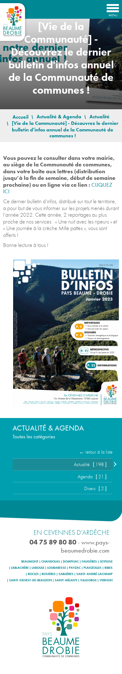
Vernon (106, 580)
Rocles (33, 574)
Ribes (108, 567)
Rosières (49, 574)
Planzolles (93, 567)
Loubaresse (56, 567)
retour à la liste (99, 452)
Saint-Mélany (66, 580)
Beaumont (29, 561)
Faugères (89, 561)
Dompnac (71, 561)
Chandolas (50, 561)
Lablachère (20, 567)
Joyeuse (106, 561)
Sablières (66, 574)
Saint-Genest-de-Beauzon (30, 580)
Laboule (38, 567)
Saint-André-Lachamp (94, 574)
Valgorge (88, 580)
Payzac (75, 567)
